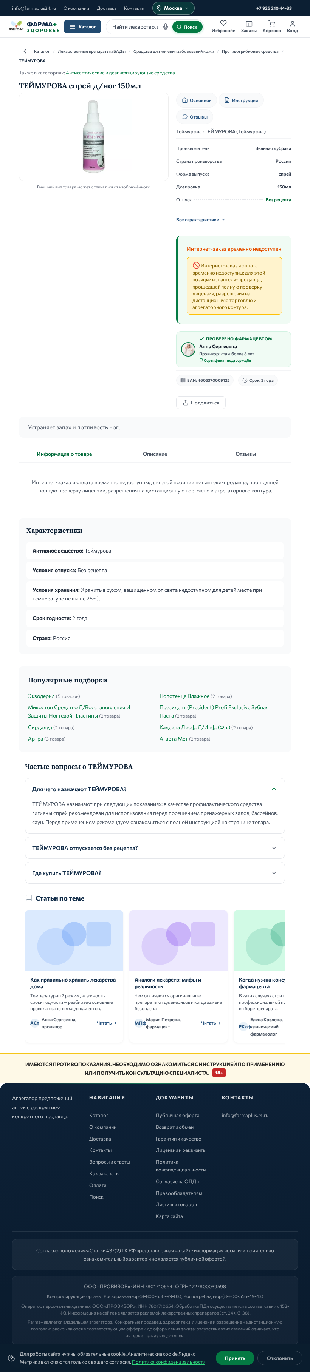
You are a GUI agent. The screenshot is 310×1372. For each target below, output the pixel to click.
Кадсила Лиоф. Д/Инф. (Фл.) (195, 727)
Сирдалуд (40, 727)
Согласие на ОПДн (177, 1181)
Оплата (98, 1185)
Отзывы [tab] (246, 454)
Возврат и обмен (175, 1127)
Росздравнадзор (121, 1296)
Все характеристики (197, 219)
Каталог (87, 26)
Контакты (134, 8)
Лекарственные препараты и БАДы (92, 51)
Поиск (96, 1197)
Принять (235, 1358)
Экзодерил (41, 696)
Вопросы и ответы (109, 1162)
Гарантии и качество (179, 1139)
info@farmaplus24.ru (34, 8)
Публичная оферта (178, 1115)
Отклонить (280, 1358)
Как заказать (104, 1173)
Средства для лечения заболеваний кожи (173, 51)
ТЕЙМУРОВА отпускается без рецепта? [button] (85, 847)
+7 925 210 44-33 (274, 8)
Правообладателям (179, 1193)
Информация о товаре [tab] (64, 454)
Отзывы (199, 116)
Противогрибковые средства (250, 51)
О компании (76, 8)
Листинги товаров (176, 1204)
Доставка (106, 8)
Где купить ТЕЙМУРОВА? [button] (66, 872)
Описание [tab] (155, 454)
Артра (35, 738)
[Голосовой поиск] (166, 27)
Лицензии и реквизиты (181, 1150)
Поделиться (205, 403)
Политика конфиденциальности (168, 1362)
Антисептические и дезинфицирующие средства (120, 72)
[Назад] (25, 51)
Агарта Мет (174, 738)
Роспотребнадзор (202, 1296)
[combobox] (155, 26)
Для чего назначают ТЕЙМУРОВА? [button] (79, 789)
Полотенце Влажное (184, 696)
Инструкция (245, 100)
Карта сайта (169, 1216)
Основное (200, 100)
